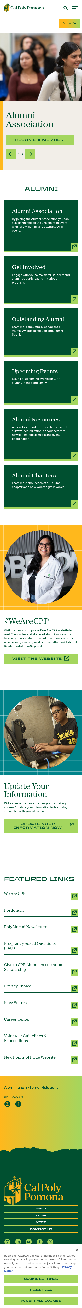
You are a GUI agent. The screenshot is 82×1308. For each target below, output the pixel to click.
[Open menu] (75, 8)
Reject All (41, 1289)
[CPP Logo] (33, 1190)
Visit (41, 1222)
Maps (41, 1215)
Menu (67, 23)
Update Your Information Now (38, 826)
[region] (41, 1276)
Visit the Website (37, 659)
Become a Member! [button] (40, 140)
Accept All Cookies (41, 1300)
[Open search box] (65, 7)
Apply (41, 1208)
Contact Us (41, 1229)
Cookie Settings (41, 1278)
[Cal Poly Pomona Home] (24, 7)
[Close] (77, 1250)
